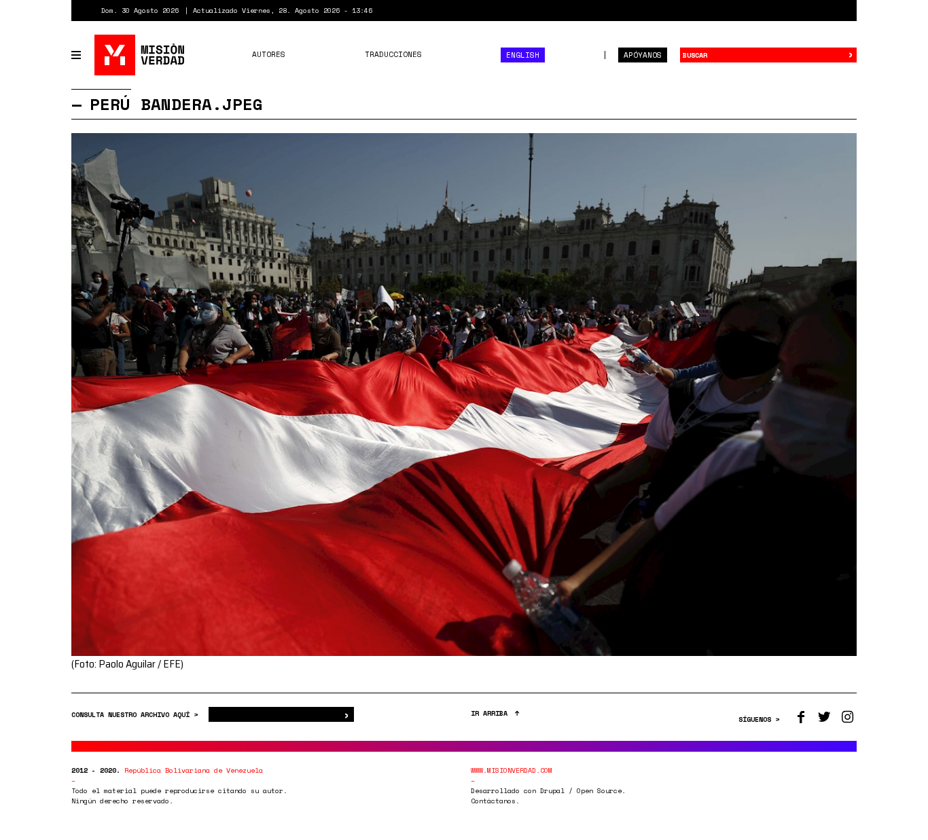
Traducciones (393, 54)
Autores (268, 54)
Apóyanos (643, 55)
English (522, 55)
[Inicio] (140, 55)
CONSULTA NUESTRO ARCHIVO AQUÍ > (136, 715)
